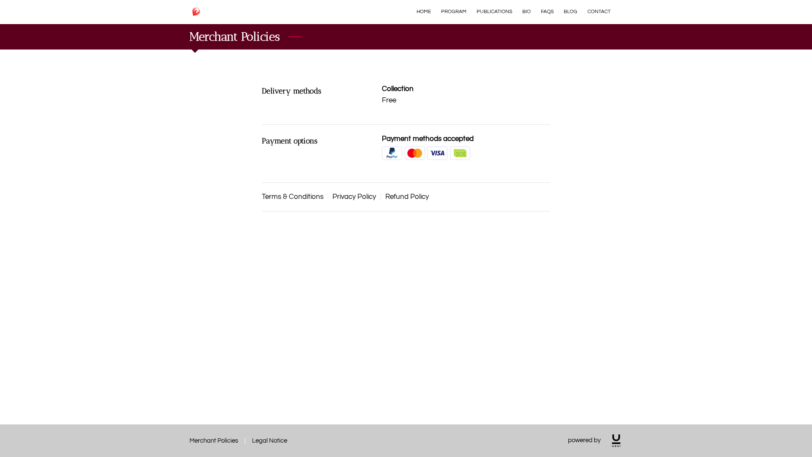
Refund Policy (407, 197)
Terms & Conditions (293, 197)
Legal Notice (269, 441)
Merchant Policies (213, 441)
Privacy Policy (354, 197)
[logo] (616, 440)
